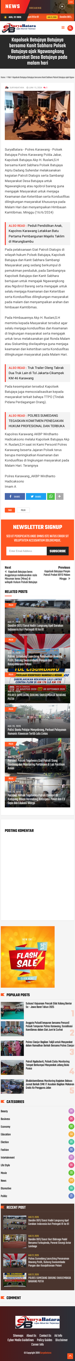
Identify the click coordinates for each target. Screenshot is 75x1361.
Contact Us (45, 1336)
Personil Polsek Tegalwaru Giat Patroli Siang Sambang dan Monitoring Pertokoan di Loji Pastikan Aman (36, 765)
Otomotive (6, 1188)
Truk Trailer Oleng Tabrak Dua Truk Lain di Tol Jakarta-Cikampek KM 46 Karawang (36, 373)
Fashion (5, 1150)
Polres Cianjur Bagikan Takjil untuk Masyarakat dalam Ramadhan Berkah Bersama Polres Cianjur (50, 1044)
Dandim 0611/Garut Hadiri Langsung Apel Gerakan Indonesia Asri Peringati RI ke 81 (35, 628)
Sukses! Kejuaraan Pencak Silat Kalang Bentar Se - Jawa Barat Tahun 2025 (49, 1005)
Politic (4, 1196)
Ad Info (58, 1336)
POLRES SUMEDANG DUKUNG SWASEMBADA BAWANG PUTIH (37, 697)
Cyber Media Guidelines (21, 1340)
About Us (31, 1336)
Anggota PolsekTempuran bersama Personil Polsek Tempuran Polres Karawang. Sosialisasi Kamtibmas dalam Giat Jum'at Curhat (49, 1026)
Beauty (4, 1111)
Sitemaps (18, 1336)
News (3, 1180)
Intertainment (8, 1157)
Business (5, 1119)
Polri (23, 510)
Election (5, 1142)
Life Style (5, 1165)
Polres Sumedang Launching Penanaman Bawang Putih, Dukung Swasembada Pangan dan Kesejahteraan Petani (35, 660)
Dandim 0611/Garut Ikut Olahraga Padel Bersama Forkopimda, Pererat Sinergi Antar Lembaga (49, 1243)
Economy (5, 1126)
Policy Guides (44, 1340)
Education (6, 1134)
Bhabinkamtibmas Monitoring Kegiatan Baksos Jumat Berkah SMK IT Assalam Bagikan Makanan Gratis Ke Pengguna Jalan (50, 1084)
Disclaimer (61, 1340)
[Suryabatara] (37, 1328)
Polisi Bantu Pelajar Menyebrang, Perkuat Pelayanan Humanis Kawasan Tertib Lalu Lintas (37, 732)
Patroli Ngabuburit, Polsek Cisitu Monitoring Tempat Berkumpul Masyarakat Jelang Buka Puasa (47, 1065)
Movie (4, 1173)
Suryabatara (45, 1353)
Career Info (37, 1345)
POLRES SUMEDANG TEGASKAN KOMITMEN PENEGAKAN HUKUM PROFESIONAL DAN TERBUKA (37, 421)
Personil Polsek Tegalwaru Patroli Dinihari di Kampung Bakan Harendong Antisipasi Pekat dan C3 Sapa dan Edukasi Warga (36, 799)
